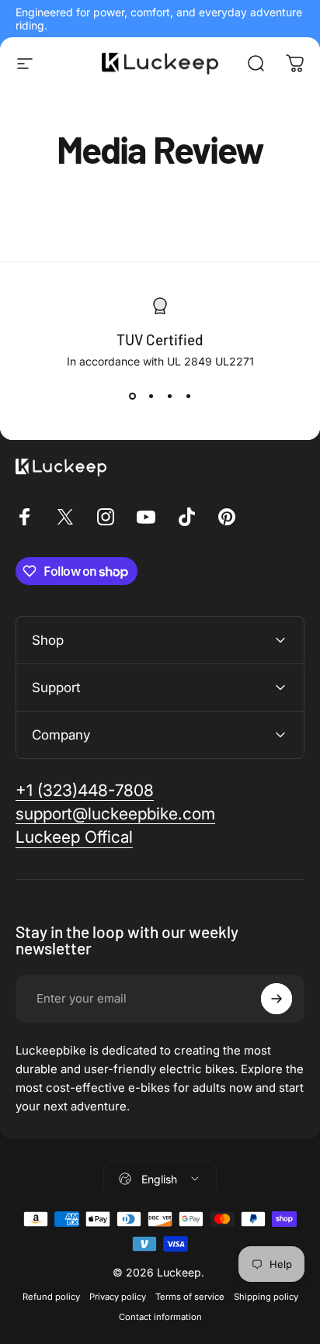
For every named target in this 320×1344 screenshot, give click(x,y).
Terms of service (189, 1296)
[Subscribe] (276, 998)
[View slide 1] (132, 395)
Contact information (160, 1316)
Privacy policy (117, 1296)
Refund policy (51, 1296)
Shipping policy (266, 1296)
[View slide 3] (169, 395)
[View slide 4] (188, 395)
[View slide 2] (150, 395)
